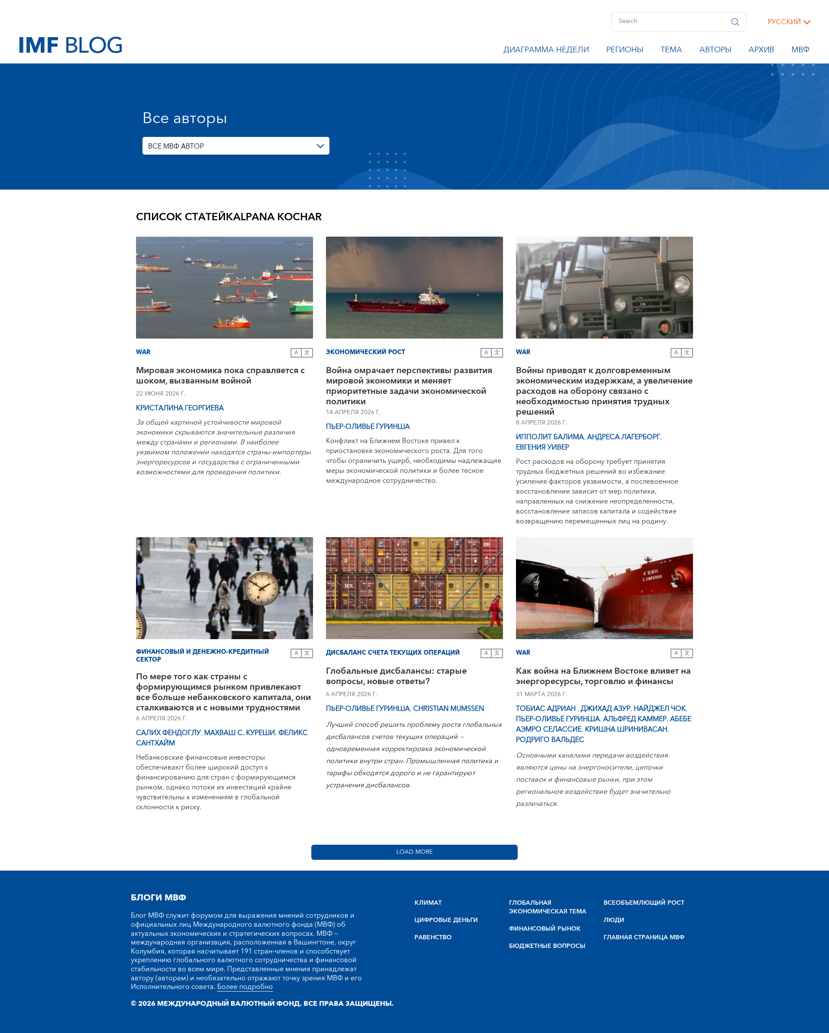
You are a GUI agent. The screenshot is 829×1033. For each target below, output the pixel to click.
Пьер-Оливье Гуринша (368, 427)
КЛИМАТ (428, 903)
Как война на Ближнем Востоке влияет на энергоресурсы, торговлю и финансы (603, 677)
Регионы (624, 51)
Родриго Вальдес (550, 740)
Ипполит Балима (550, 437)
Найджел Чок (660, 709)
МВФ (800, 51)
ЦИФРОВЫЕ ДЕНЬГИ (446, 920)
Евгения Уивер (542, 447)
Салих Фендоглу (168, 733)
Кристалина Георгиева (180, 408)
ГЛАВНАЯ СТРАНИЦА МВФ (644, 937)
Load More (414, 852)
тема (671, 51)
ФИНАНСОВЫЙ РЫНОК (545, 929)
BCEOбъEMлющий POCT (644, 903)
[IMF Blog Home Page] (70, 44)
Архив (761, 51)
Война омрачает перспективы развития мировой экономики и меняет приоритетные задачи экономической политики (409, 386)
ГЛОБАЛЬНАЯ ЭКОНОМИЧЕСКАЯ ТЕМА (547, 907)
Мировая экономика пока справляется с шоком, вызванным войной (220, 376)
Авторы (715, 51)
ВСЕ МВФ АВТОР (176, 146)
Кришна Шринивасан (626, 729)
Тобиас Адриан (546, 709)
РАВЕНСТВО (433, 937)
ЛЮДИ (614, 920)
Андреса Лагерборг (623, 437)
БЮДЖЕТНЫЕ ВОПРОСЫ (547, 946)
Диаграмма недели (546, 51)
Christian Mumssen (448, 709)
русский (784, 22)
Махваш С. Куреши (239, 733)
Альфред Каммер (635, 719)
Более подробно (245, 987)
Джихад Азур (605, 709)
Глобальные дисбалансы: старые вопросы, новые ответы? (396, 677)
